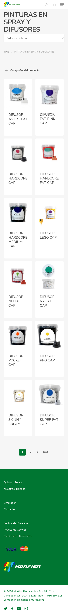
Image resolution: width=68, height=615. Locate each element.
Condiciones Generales (18, 536)
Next (45, 451)
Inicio (6, 51)
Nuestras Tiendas (14, 489)
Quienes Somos (13, 482)
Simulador (10, 503)
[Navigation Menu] (62, 4)
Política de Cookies (15, 529)
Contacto (9, 509)
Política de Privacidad (16, 523)
